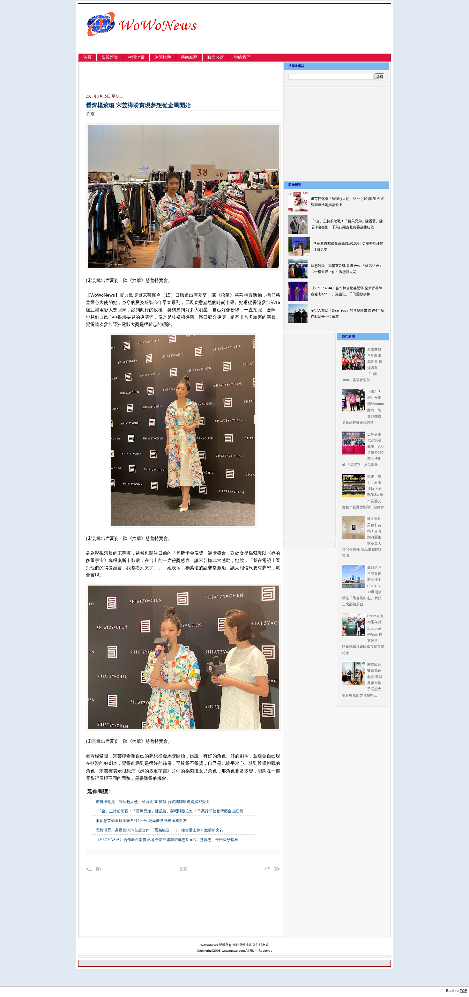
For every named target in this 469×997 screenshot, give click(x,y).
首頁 (87, 57)
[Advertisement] (322, 36)
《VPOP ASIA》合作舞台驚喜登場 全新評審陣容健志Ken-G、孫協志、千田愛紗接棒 (167, 840)
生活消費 (136, 57)
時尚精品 (189, 57)
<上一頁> (94, 869)
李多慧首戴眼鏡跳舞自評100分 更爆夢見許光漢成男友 (141, 820)
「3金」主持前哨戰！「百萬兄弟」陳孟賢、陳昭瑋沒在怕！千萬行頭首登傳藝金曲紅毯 (169, 811)
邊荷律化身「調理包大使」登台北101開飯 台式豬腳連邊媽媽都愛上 (153, 802)
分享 (90, 114)
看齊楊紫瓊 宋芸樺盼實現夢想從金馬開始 (138, 105)
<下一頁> (272, 869)
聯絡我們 (242, 57)
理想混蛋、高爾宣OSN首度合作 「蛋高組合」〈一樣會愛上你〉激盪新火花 (159, 830)
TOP (463, 991)
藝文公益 (215, 57)
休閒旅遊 (162, 57)
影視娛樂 (109, 57)
